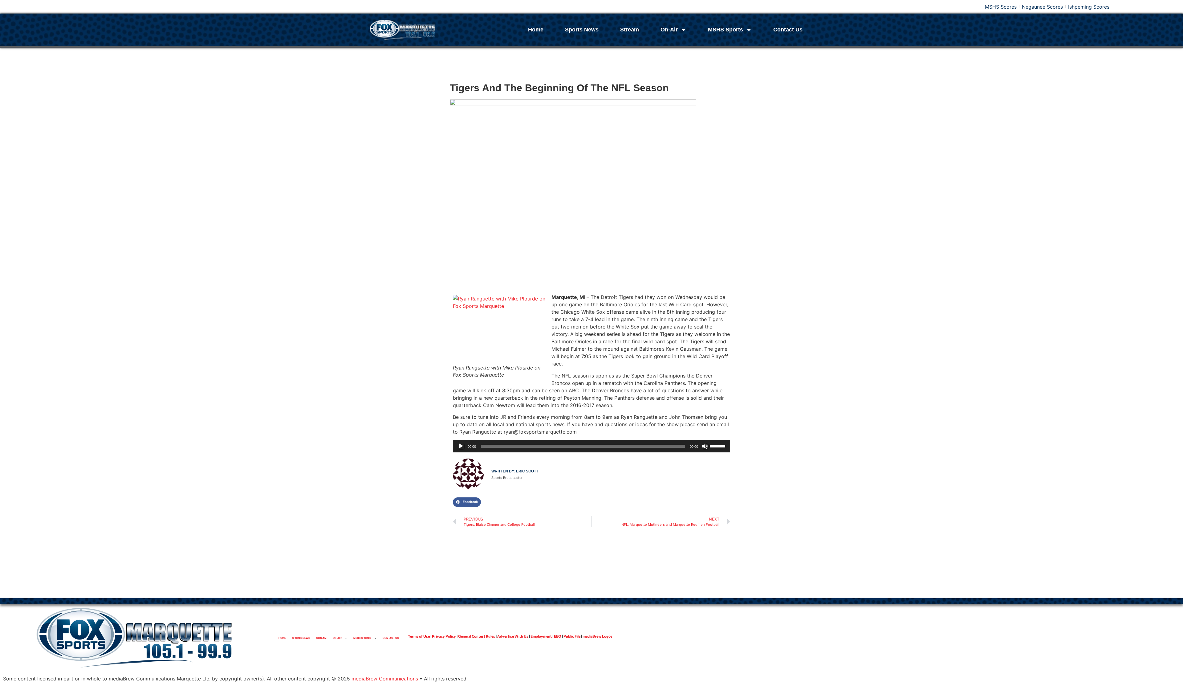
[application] (591, 446)
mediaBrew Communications (385, 679)
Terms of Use (419, 636)
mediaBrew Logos (597, 636)
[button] (467, 502)
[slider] (718, 445)
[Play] (461, 446)
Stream (629, 30)
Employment (541, 636)
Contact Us (788, 30)
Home (535, 30)
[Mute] (705, 446)
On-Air (669, 30)
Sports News (582, 30)
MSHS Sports (725, 30)
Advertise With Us (512, 636)
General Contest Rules (476, 636)
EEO (557, 636)
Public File (571, 636)
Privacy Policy (444, 636)
